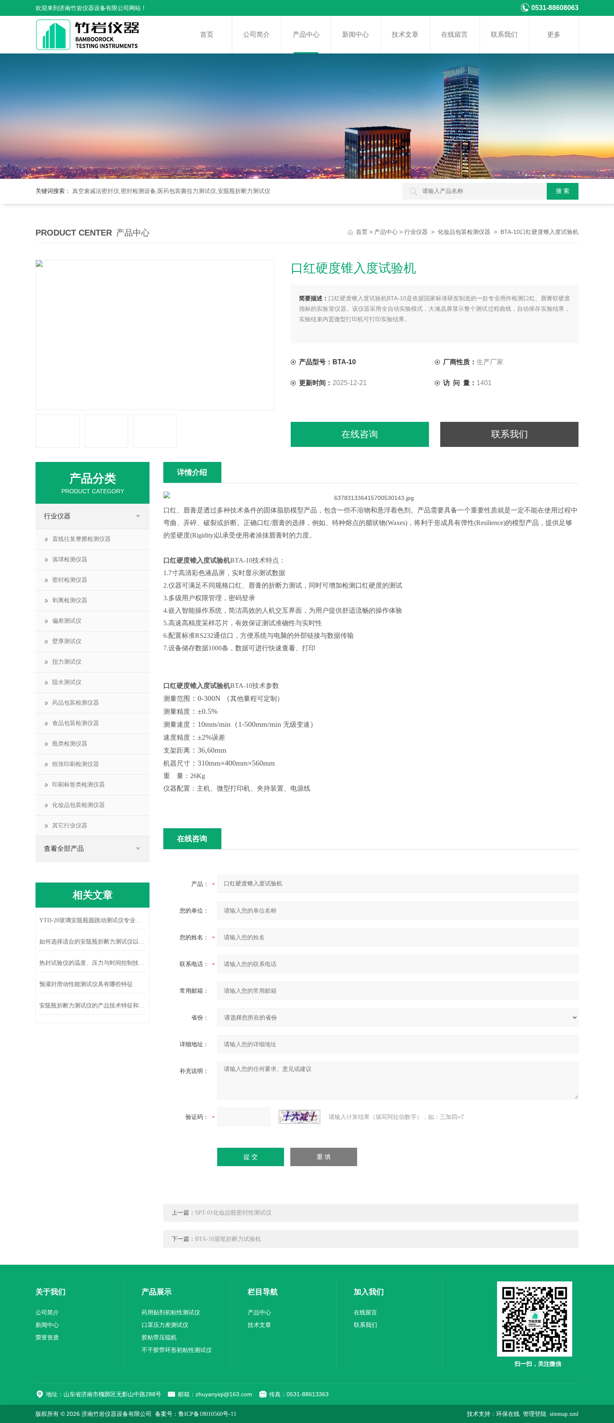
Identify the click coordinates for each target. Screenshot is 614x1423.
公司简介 (256, 34)
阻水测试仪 (66, 682)
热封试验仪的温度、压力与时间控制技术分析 (92, 963)
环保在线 (508, 1414)
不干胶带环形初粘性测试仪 (177, 1350)
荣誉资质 (47, 1337)
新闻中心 (355, 34)
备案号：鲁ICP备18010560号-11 (195, 1414)
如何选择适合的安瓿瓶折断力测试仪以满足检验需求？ (92, 942)
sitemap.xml (564, 1414)
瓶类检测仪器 (69, 744)
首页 (206, 34)
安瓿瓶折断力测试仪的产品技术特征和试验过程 (92, 1005)
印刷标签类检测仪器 (78, 784)
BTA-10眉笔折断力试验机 (228, 1239)
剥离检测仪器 (69, 600)
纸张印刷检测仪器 (75, 764)
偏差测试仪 (66, 621)
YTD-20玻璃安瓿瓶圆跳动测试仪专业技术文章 (92, 920)
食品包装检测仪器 (75, 723)
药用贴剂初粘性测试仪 (171, 1312)
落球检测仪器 (69, 559)
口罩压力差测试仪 (165, 1325)
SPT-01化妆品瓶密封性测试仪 (233, 1213)
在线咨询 (359, 434)
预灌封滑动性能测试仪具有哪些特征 (86, 984)
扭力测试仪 (66, 662)
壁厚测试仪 (66, 641)
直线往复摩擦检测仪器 (81, 539)
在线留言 (454, 34)
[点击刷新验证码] (299, 1117)
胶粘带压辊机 (159, 1337)
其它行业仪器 (69, 825)
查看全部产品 (64, 848)
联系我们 (504, 34)
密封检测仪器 (69, 580)
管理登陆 (534, 1414)
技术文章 (405, 34)
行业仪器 (416, 232)
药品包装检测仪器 (75, 703)
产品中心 (306, 34)
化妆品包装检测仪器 (464, 232)
